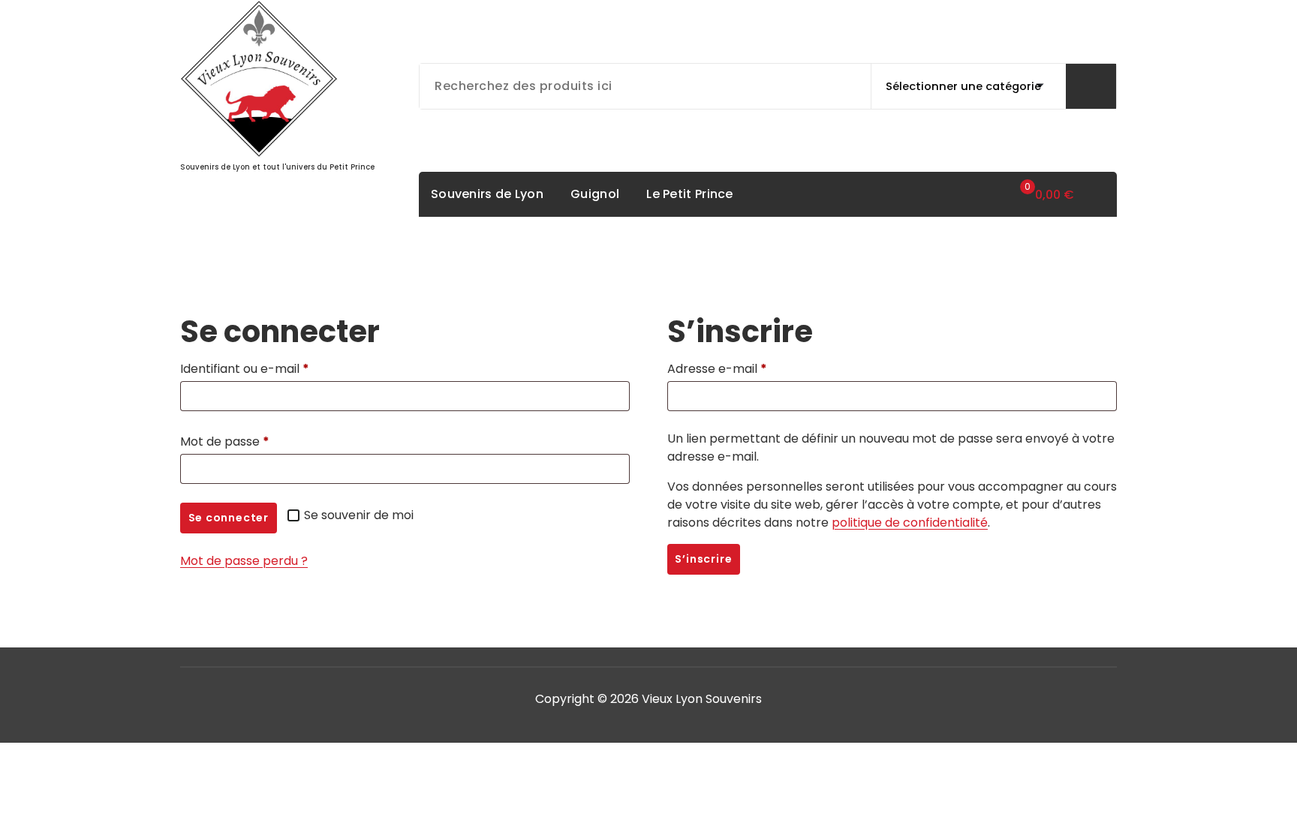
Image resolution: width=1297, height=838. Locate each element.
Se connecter (228, 517)
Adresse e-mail (721, 370)
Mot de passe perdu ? (244, 560)
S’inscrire (703, 558)
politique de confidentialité (910, 522)
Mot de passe (229, 443)
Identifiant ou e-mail (249, 370)
